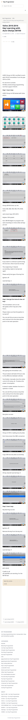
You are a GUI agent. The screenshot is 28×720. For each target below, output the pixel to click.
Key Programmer (8, 2)
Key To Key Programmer (7, 665)
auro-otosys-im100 (9, 619)
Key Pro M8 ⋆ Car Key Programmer (10, 694)
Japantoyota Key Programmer (9, 661)
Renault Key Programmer (8, 681)
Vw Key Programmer (6, 687)
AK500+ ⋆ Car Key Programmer (9, 707)
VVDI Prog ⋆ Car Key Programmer (10, 696)
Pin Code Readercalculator (8, 674)
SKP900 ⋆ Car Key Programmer (9, 703)
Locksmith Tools (5, 667)
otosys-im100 (20, 622)
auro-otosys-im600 (9, 622)
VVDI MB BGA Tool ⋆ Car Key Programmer (12, 705)
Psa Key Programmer (6, 679)
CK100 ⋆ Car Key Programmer (9, 698)
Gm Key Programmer (6, 654)
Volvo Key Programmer (7, 685)
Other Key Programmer (7, 672)
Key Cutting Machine (6, 663)
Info (13, 18)
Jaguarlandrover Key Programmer (10, 659)
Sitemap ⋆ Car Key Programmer (9, 709)
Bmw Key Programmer (7, 645)
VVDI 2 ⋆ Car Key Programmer (9, 701)
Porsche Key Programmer (8, 676)
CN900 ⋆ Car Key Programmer (9, 712)
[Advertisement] (14, 58)
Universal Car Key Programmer (9, 683)
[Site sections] (25, 10)
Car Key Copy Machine (7, 648)
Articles (3, 643)
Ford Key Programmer (7, 652)
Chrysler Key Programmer (8, 650)
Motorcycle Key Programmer (8, 670)
